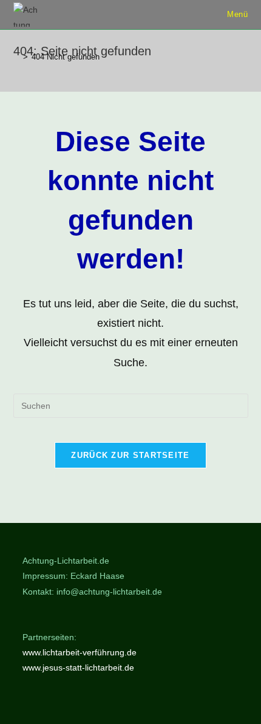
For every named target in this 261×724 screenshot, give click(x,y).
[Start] (16, 56)
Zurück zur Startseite (130, 455)
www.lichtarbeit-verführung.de (79, 652)
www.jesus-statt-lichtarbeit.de (78, 667)
